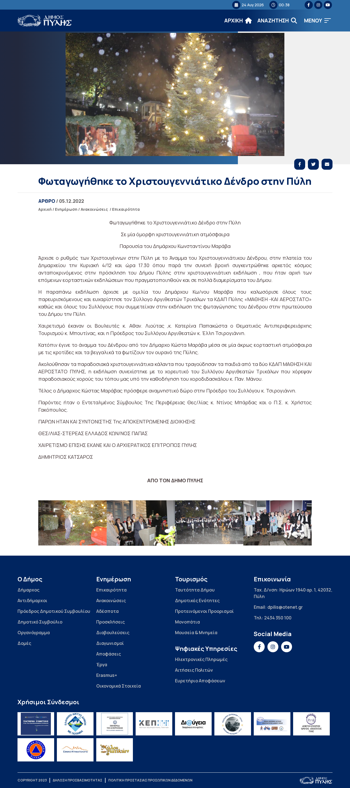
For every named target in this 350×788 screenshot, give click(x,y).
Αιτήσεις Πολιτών (194, 670)
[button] (317, 20)
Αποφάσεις (108, 654)
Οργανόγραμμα (34, 633)
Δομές (24, 643)
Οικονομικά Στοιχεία (118, 686)
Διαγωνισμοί (110, 643)
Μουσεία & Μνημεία (196, 633)
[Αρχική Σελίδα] (45, 21)
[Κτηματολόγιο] (75, 749)
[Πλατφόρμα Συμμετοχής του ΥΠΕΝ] (36, 723)
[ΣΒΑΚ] (272, 723)
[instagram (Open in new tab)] (318, 5)
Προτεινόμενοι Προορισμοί (204, 611)
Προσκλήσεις (110, 622)
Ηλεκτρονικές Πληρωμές (201, 659)
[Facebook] (299, 164)
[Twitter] (313, 164)
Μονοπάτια (187, 622)
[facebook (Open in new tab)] (309, 5)
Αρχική (45, 209)
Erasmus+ (106, 675)
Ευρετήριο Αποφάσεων (200, 681)
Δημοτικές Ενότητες (197, 601)
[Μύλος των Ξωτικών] (114, 749)
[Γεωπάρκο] (232, 723)
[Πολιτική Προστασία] (36, 749)
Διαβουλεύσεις (112, 633)
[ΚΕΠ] (154, 723)
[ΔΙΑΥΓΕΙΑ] (193, 723)
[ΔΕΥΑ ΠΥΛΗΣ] (311, 723)
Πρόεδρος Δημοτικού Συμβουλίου (54, 611)
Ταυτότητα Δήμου (195, 590)
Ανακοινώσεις (94, 209)
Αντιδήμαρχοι (32, 601)
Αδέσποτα (107, 611)
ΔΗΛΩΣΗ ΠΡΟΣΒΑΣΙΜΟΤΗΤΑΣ (77, 780)
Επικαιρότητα (126, 209)
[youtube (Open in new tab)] (328, 5)
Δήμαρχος (28, 590)
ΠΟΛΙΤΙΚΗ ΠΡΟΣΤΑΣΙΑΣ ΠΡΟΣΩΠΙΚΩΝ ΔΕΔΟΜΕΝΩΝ (150, 780)
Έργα (101, 665)
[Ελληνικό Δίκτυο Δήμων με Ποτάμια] (75, 723)
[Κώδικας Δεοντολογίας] (114, 723)
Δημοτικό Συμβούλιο (40, 622)
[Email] (327, 164)
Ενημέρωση (66, 209)
